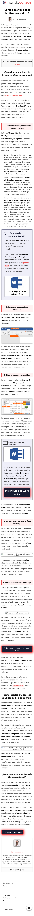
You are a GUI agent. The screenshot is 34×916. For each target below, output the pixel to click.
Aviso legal (6, 895)
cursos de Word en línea (13, 95)
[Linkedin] (13, 870)
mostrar (17, 65)
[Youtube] (18, 870)
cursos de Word (18, 686)
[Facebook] (20, 870)
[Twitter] (11, 870)
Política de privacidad (10, 898)
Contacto (6, 886)
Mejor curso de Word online (17, 492)
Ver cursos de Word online (12, 832)
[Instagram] (16, 870)
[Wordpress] (23, 870)
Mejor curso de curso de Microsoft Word (17, 649)
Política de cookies (9, 901)
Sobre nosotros (8, 883)
